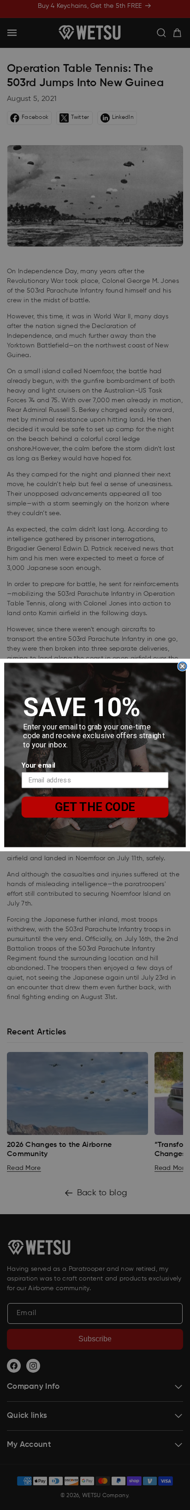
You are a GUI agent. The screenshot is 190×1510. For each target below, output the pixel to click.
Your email (38, 766)
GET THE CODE (95, 807)
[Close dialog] (182, 666)
